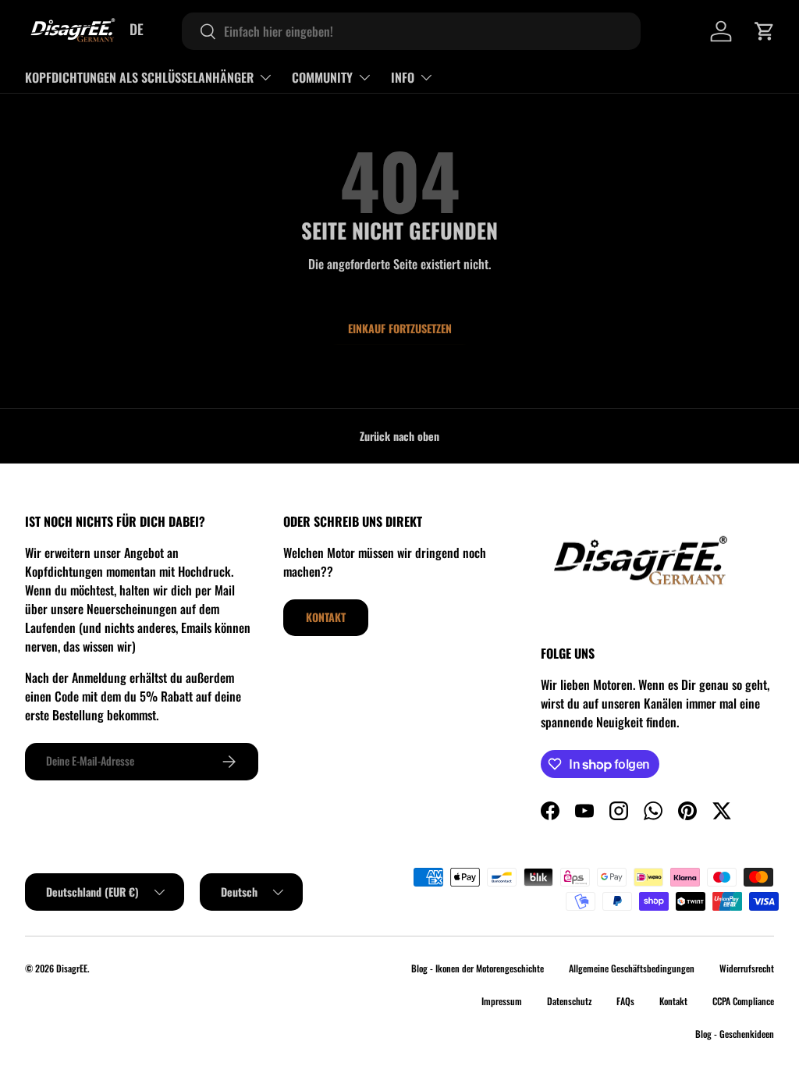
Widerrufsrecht (746, 968)
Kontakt (326, 617)
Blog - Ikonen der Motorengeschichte (477, 968)
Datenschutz (569, 1000)
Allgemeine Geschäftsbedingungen (631, 968)
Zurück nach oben (399, 436)
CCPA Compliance (743, 1000)
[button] (765, 31)
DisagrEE (71, 968)
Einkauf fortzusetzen (400, 328)
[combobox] (411, 31)
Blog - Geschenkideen (734, 1033)
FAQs (625, 1000)
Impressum (501, 1000)
